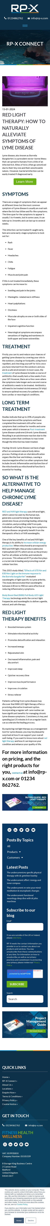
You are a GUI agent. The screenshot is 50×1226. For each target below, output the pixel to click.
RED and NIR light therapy (14, 511)
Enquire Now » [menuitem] (9, 1092)
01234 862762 (13, 1125)
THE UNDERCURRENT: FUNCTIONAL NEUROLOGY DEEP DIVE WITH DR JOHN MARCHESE (22, 898)
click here (17, 938)
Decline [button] (31, 1220)
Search (10, 993)
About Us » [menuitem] (7, 1084)
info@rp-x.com (39, 18)
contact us (17, 772)
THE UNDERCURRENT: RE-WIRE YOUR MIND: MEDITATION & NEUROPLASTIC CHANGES (24, 889)
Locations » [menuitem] (7, 1088)
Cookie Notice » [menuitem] (10, 1104)
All (8, 846)
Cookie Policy (22, 1204)
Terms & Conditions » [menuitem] (12, 1096)
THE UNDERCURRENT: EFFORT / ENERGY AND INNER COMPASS (24, 881)
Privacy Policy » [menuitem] (9, 1100)
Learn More (25, 181)
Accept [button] (19, 1220)
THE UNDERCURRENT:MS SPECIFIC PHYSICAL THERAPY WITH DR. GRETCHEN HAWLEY (24, 874)
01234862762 (15, 18)
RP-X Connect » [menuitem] (9, 1081)
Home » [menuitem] (6, 1077)
